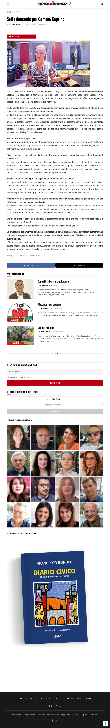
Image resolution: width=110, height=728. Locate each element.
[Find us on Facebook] (52, 720)
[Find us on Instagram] (56, 720)
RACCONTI (39, 698)
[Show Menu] (8, 4)
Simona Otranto (45, 332)
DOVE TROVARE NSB (73, 698)
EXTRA (49, 698)
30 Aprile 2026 (60, 285)
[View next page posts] (57, 353)
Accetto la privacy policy (20, 377)
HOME (20, 698)
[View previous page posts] (53, 353)
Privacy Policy (55, 706)
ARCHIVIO (58, 698)
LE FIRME (29, 698)
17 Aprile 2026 (58, 308)
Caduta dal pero (46, 328)
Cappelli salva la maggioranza (53, 281)
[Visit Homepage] (55, 4)
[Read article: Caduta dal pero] (20, 335)
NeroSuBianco (15, 24)
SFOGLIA (55, 411)
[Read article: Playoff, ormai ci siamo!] (20, 312)
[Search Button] (102, 4)
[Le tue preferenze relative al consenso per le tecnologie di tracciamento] (105, 723)
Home (9, 12)
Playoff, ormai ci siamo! (50, 304)
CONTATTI (87, 698)
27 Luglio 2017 (31, 24)
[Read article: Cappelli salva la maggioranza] (20, 289)
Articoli (16, 12)
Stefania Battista (45, 285)
